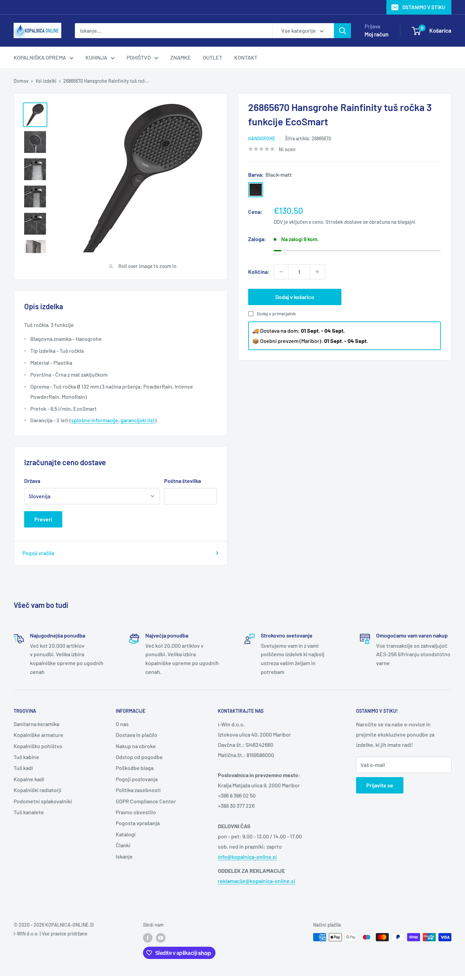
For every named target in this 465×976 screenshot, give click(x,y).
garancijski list (138, 420)
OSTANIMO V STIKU (423, 7)
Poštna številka (182, 480)
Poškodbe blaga (135, 768)
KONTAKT (245, 57)
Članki (123, 845)
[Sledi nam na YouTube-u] (160, 938)
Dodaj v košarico (294, 297)
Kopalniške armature (38, 734)
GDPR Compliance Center (146, 801)
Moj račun (376, 34)
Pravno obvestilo (136, 812)
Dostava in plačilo (136, 734)
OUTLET (212, 57)
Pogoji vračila (38, 553)
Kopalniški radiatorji (37, 790)
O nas (122, 724)
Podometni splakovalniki (43, 801)
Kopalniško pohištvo (38, 746)
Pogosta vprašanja (138, 823)
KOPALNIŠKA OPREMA (40, 57)
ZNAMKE (180, 57)
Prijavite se (379, 785)
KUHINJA (96, 57)
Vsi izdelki (46, 81)
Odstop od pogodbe (139, 757)
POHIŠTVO (139, 57)
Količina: (259, 271)
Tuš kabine (26, 757)
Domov (21, 81)
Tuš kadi (23, 768)
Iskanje (124, 856)
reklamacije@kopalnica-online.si (256, 881)
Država (32, 480)
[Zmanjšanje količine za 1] (281, 272)
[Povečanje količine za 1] (317, 272)
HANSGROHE (261, 138)
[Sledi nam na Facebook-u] (148, 938)
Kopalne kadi (29, 779)
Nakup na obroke (136, 746)
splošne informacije (94, 420)
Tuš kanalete (29, 812)
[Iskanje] (342, 30)
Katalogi (125, 834)
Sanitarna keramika (36, 724)
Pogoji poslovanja (137, 779)
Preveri (43, 519)
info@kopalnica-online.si (247, 856)
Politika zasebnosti (138, 790)
